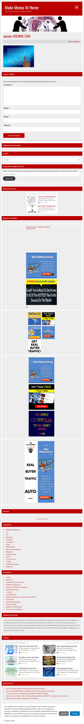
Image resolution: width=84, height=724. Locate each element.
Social (8, 557)
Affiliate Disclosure (13, 585)
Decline (63, 713)
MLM (8, 544)
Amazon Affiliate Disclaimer (16, 587)
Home (8, 577)
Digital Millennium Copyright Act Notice (21, 597)
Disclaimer (10, 599)
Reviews (9, 552)
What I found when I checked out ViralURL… (22, 698)
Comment (8, 85)
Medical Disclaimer (13, 602)
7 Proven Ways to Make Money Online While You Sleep (27, 693)
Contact (9, 592)
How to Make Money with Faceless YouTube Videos (25, 689)
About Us (9, 580)
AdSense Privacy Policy (15, 582)
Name (7, 108)
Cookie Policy (11, 594)
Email (6, 116)
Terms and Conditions (14, 609)
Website (7, 125)
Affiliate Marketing (13, 530)
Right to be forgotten (14, 607)
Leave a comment (73, 41)
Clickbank (9, 542)
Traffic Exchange (12, 564)
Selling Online (11, 554)
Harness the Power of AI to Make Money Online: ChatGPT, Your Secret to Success (37, 696)
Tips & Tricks (11, 559)
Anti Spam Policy (12, 590)
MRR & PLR (10, 547)
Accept (74, 713)
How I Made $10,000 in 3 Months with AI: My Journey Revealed (30, 691)
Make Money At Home (22, 7)
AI (7, 532)
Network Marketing (13, 549)
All (7, 535)
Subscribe (9, 178)
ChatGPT (9, 540)
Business (9, 537)
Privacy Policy (11, 604)
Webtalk (9, 567)
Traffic (8, 562)
